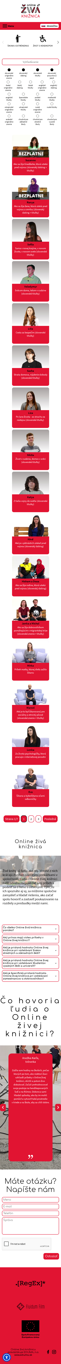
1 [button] (24, 819)
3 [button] (38, 819)
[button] (6, 1357)
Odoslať (51, 1256)
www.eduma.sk (23, 1355)
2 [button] (31, 819)
